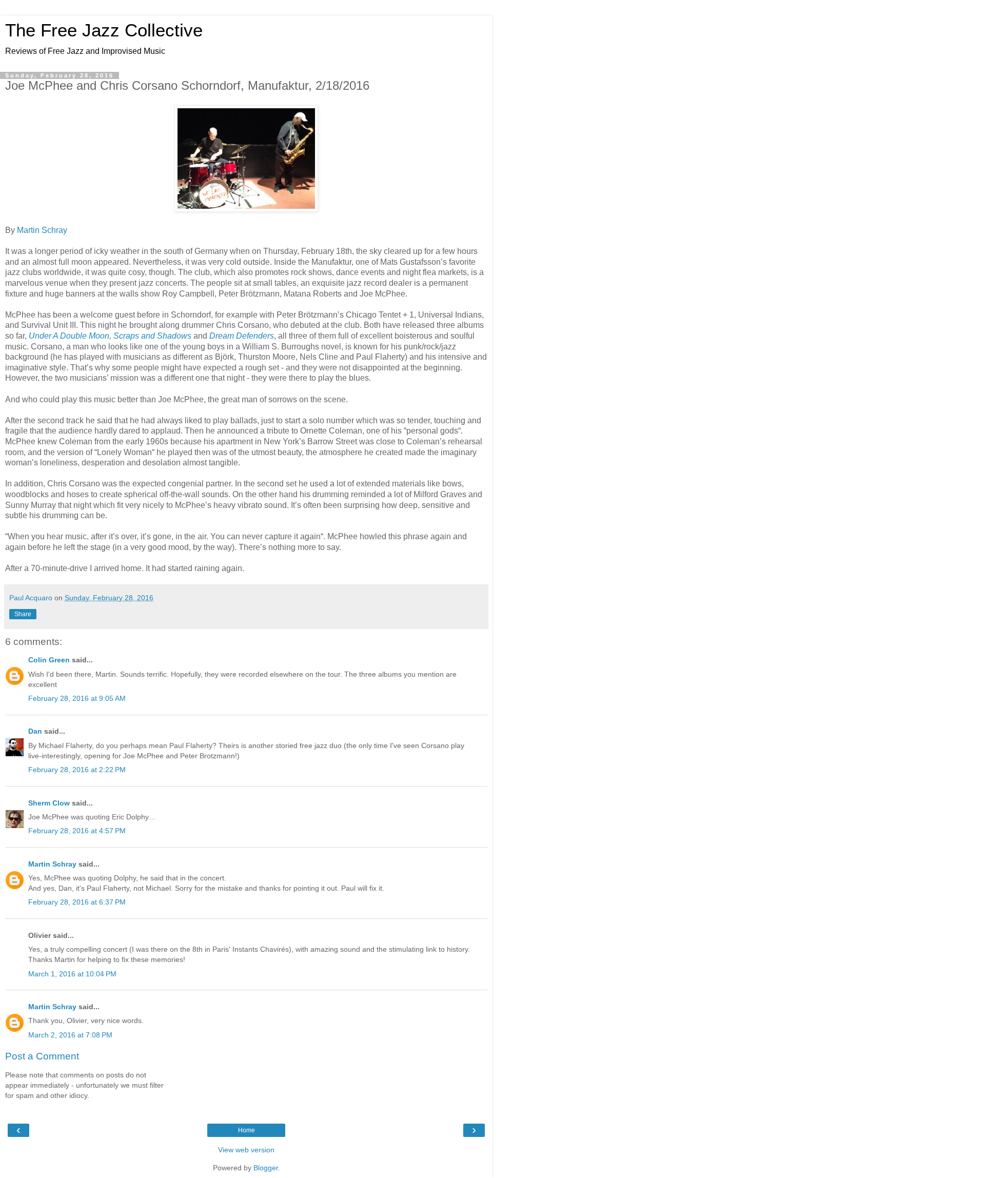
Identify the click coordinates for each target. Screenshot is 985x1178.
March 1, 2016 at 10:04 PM (72, 974)
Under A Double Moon (69, 335)
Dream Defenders (241, 335)
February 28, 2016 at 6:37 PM (77, 902)
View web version (246, 1150)
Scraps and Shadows (152, 335)
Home (246, 1130)
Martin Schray (42, 230)
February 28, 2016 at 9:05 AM (77, 698)
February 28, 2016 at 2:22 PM (77, 769)
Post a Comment (42, 1056)
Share (22, 614)
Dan (35, 731)
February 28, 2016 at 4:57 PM (77, 831)
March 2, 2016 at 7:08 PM (70, 1035)
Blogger (265, 1168)
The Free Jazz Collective (104, 30)
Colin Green (49, 660)
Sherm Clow (49, 803)
